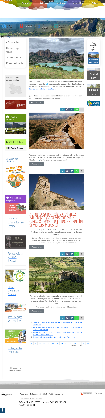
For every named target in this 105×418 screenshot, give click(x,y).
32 (75, 343)
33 (79, 343)
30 (66, 343)
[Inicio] (2, 36)
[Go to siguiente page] (84, 343)
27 (53, 343)
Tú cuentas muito (13, 57)
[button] (62, 109)
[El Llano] (16, 92)
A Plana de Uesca (13, 42)
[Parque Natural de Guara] (17, 88)
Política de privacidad (38, 394)
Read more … (37, 102)
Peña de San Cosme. (49, 89)
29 (62, 343)
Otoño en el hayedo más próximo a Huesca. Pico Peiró (54, 337)
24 (40, 343)
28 (57, 343)
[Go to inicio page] (31, 343)
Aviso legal (24, 394)
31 (70, 343)
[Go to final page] (88, 343)
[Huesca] (16, 89)
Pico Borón (33, 89)
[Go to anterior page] (35, 343)
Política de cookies (56, 394)
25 (44, 343)
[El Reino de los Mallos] (12, 86)
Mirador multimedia (14, 63)
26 (48, 343)
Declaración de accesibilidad (31, 399)
